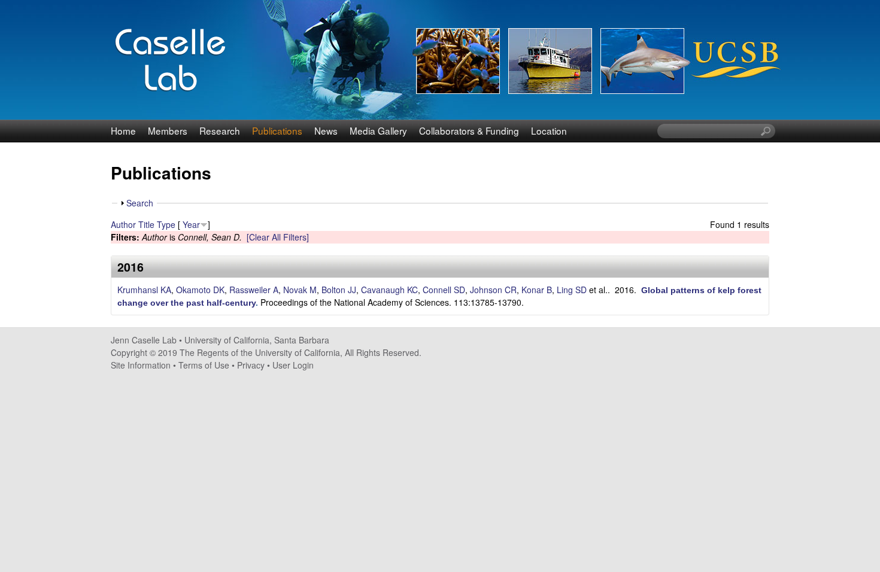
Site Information (141, 365)
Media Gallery (378, 130)
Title (146, 224)
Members (167, 130)
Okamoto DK (200, 290)
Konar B (536, 290)
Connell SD (444, 290)
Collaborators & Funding (469, 130)
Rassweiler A (253, 290)
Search (139, 203)
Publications (277, 130)
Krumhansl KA (144, 290)
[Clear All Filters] (278, 237)
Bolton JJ (338, 290)
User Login (293, 365)
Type (166, 224)
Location (549, 130)
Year (191, 224)
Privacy (251, 365)
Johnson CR (493, 290)
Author (123, 224)
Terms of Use (203, 365)
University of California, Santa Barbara (256, 340)
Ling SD (572, 290)
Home (123, 130)
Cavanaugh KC (389, 290)
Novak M (300, 290)
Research (219, 130)
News (326, 130)
